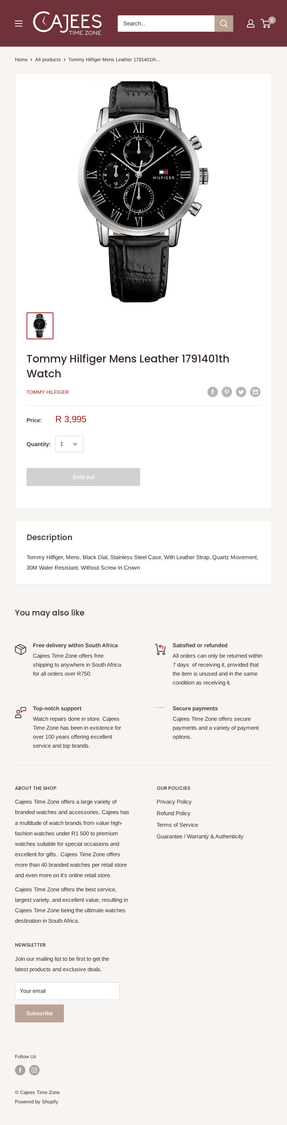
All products (48, 59)
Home (21, 59)
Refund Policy (174, 813)
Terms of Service (177, 825)
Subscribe (39, 1013)
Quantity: (39, 444)
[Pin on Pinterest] (227, 391)
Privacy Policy (174, 801)
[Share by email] (255, 391)
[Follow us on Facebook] (20, 1070)
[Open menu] (18, 24)
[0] (266, 23)
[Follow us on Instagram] (34, 1070)
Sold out (83, 477)
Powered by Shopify (36, 1101)
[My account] (250, 23)
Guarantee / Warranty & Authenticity (200, 836)
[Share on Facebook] (212, 391)
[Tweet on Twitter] (241, 391)
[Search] (224, 23)
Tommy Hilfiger (48, 392)
